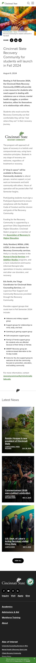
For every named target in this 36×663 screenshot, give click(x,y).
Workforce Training (11, 617)
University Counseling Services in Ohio (15, 646)
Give (28, 596)
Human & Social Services (14, 257)
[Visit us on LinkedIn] (18, 591)
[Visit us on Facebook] (4, 591)
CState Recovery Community (11, 653)
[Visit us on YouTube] (8, 591)
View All (18, 561)
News (15, 31)
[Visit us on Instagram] (13, 591)
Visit (13, 596)
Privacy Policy (6, 656)
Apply (20, 596)
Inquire (5, 596)
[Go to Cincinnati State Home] (13, 581)
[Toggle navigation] (32, 3)
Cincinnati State (7, 31)
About (5, 623)
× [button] (34, 659)
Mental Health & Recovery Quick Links (14, 650)
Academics (7, 606)
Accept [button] (28, 661)
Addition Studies (10, 260)
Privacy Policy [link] (18, 661)
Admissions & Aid (10, 612)
